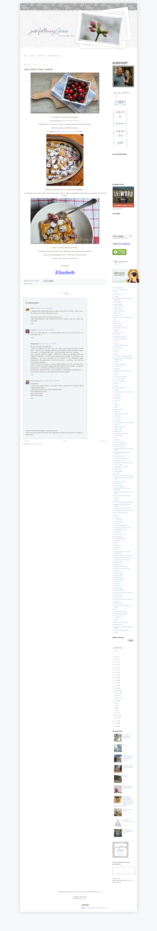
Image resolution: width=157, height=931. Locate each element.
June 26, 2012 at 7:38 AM (47, 344)
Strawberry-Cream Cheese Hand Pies (123, 592)
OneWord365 (117, 523)
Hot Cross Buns (118, 465)
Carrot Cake (117, 334)
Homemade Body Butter (120, 444)
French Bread (117, 396)
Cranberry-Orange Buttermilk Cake (123, 356)
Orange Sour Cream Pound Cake (122, 527)
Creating (116, 362)
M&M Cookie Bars (119, 486)
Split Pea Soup (118, 586)
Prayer (115, 549)
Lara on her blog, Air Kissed (70, 121)
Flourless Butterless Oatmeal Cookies (123, 392)
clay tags (116, 349)
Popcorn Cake (117, 545)
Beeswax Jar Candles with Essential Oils (123, 318)
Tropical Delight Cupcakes (120, 613)
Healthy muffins (118, 429)
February (116, 715)
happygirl (34, 330)
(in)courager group (119, 287)
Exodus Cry (117, 383)
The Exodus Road (118, 603)
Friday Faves (117, 398)
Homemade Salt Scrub (119, 456)
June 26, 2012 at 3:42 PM (51, 381)
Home (64, 441)
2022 (115, 662)
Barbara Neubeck (36, 381)
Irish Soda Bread (118, 471)
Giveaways (117, 411)
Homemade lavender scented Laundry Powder (123, 449)
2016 (115, 677)
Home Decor (117, 440)
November (117, 693)
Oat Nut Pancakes (118, 521)
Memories (116, 500)
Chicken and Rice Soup (120, 336)
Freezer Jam (117, 394)
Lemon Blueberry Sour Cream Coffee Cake (123, 478)
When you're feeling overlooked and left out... (128, 767)
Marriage (116, 498)
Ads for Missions (118, 294)
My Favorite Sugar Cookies (121, 512)
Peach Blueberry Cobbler (120, 530)
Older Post (103, 441)
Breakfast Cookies (118, 332)
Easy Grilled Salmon (119, 379)
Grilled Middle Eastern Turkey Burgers (124, 422)
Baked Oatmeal (118, 308)
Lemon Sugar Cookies (119, 481)
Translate (125, 238)
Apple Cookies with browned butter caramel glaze (123, 299)
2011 (115, 721)
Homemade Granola (119, 446)
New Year (116, 514)
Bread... (125, 745)
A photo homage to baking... (127, 810)
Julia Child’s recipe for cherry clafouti (65, 131)
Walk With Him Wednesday (121, 622)
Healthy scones (118, 431)
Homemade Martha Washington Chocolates (122, 453)
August (116, 700)
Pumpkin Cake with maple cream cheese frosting (122, 552)
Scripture (116, 570)
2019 (115, 670)
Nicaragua (116, 517)
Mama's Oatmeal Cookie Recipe (122, 495)
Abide (115, 292)
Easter (115, 374)
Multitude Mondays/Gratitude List (122, 508)
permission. (99, 891)
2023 (115, 659)
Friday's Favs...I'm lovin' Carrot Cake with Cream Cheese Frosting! (128, 757)
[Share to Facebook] (50, 281)
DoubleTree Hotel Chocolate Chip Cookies (122, 371)
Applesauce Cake (118, 304)
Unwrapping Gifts (118, 616)
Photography (117, 541)
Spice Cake (117, 584)
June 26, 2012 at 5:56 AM (46, 330)
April (115, 710)
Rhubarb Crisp (118, 564)
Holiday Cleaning (118, 435)
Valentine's (117, 618)
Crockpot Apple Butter (120, 364)
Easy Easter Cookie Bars (120, 376)
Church (116, 343)
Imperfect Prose (118, 469)
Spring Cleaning (118, 588)
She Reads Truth (118, 573)
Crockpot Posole (118, 366)
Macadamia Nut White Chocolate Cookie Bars (122, 488)
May (115, 708)
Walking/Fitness (118, 624)
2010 (115, 723)
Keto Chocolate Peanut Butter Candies (123, 475)
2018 (115, 672)
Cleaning (116, 351)
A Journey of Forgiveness (120, 290)
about (33, 55)
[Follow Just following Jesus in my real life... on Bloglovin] (121, 245)
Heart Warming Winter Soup (121, 433)
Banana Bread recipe (119, 311)
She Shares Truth (118, 575)
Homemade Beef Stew (119, 442)
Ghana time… (126, 776)
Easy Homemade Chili (119, 381)
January (116, 718)
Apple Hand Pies (118, 302)
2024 (115, 657)
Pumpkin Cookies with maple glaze (123, 555)
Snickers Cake (117, 581)
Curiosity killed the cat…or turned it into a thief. (128, 831)
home (26, 55)
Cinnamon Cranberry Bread (121, 345)
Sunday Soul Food (119, 597)
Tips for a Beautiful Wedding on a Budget (122, 606)
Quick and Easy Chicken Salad (122, 560)
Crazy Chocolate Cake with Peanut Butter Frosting (123, 358)
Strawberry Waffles (119, 590)
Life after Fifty (117, 483)
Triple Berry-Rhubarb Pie (120, 611)
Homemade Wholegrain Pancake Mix (123, 462)
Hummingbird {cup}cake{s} (121, 467)
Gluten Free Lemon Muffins (121, 414)
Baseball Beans (118, 315)
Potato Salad (117, 547)
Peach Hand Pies (118, 536)
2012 (115, 688)
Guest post (117, 424)
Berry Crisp (117, 321)
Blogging (116, 330)
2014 (115, 683)
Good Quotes (117, 416)
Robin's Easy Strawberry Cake (122, 568)
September (117, 698)
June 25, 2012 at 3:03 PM (44, 308)
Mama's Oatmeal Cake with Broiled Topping (123, 492)
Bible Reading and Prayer (120, 327)
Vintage (116, 620)
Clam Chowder (118, 347)
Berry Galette (117, 323)
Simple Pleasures (118, 577)
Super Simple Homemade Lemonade (123, 599)
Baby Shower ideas (119, 306)
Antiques (116, 296)
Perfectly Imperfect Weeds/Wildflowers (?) (128, 787)
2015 (115, 680)
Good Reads (117, 418)
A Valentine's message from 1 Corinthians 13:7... (127, 736)
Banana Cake (117, 313)
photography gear (54, 55)
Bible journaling (118, 325)
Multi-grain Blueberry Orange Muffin (123, 502)
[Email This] (44, 281)
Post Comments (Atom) (36, 444)
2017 (115, 675)
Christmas (116, 341)
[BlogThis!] (46, 281)
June (115, 705)
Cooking (30, 283)
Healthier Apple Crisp (119, 427)
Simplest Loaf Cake (119, 579)
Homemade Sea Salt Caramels (121, 458)
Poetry (115, 543)
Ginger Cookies (118, 409)
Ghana (115, 407)
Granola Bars (117, 420)
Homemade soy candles (120, 460)
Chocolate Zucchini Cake (120, 338)
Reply (32, 324)
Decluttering (117, 368)
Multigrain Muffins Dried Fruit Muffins (122, 505)
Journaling (116, 473)
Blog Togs (84, 898)
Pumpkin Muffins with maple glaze (123, 557)
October (116, 695)
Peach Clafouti (117, 532)
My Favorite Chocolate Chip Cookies (123, 510)
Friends (116, 403)
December (116, 690)
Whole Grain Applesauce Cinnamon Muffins (123, 627)
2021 (115, 664)
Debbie (33, 308)
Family (116, 385)
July (115, 703)
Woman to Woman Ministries (121, 630)
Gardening (116, 405)
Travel (115, 609)
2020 (115, 667)
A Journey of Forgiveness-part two (128, 820)
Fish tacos (116, 389)
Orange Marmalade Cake (120, 525)
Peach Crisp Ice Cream (120, 534)
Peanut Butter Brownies (120, 538)
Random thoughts (118, 562)
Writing (116, 632)
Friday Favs (117, 400)
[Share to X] (48, 281)
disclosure (41, 55)
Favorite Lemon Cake (119, 387)
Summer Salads (118, 594)
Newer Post (27, 441)
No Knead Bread (118, 519)
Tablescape (117, 601)
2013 (115, 685)
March (116, 713)
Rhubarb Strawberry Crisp (121, 566)
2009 (115, 726)
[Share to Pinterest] (52, 281)
